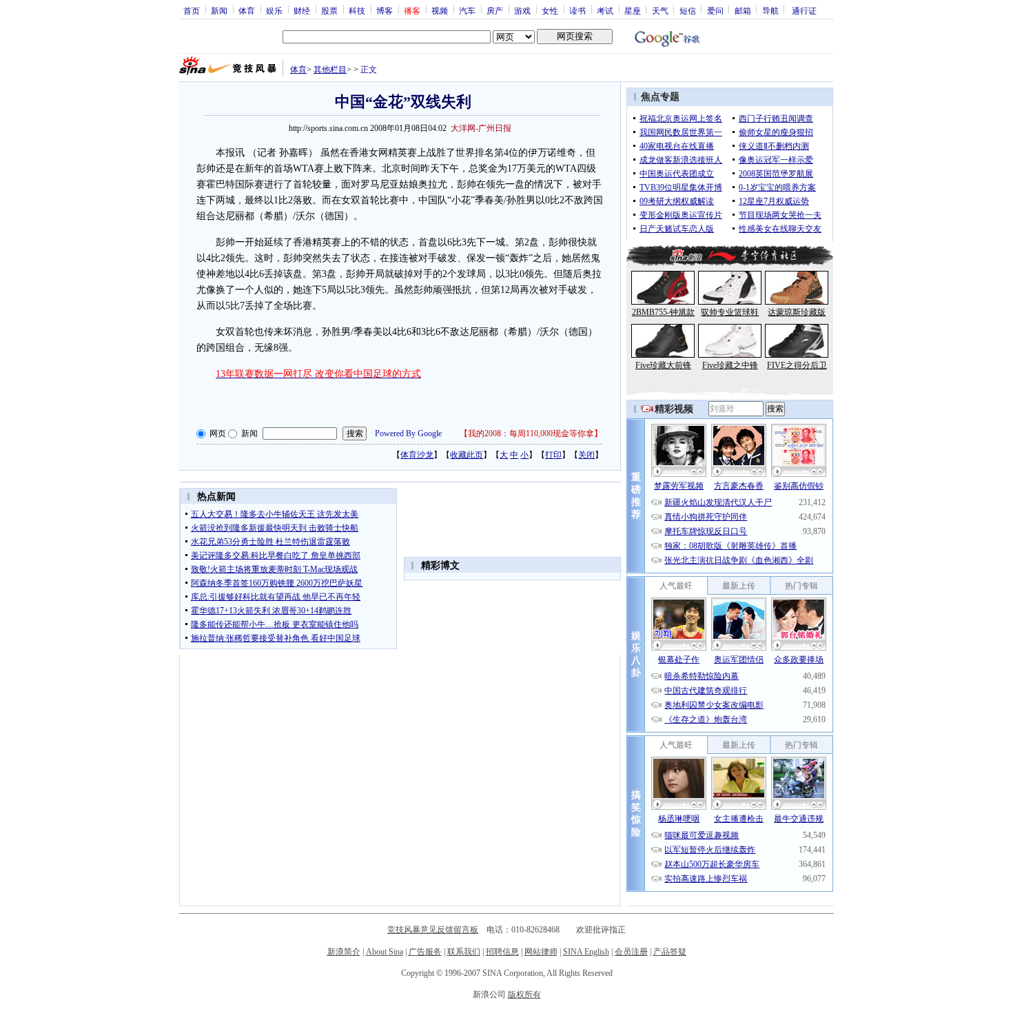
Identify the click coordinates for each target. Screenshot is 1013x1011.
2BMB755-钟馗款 (663, 312)
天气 (660, 10)
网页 (217, 433)
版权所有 (524, 994)
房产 (495, 10)
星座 (632, 10)
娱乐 (274, 10)
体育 (246, 10)
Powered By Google (408, 433)
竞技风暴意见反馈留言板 (432, 930)
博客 (384, 10)
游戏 (522, 10)
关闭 (586, 455)
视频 (439, 10)
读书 (577, 10)
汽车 (467, 10)
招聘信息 (502, 952)
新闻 (219, 10)
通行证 (804, 10)
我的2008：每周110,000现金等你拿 (531, 433)
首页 (191, 10)
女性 (550, 10)
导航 (770, 10)
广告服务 (425, 952)
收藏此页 (466, 455)
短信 (687, 10)
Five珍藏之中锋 (730, 365)
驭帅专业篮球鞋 (730, 312)
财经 (302, 10)
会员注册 (631, 952)
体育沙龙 (416, 455)
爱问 (715, 10)
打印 (553, 455)
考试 (605, 10)
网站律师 (540, 952)
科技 (357, 10)
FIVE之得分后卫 (797, 365)
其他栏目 (330, 69)
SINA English (586, 952)
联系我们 (463, 952)
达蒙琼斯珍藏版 (797, 312)
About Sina (384, 952)
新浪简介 (343, 952)
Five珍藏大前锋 (663, 365)
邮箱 (743, 10)
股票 (329, 10)
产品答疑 (669, 952)
